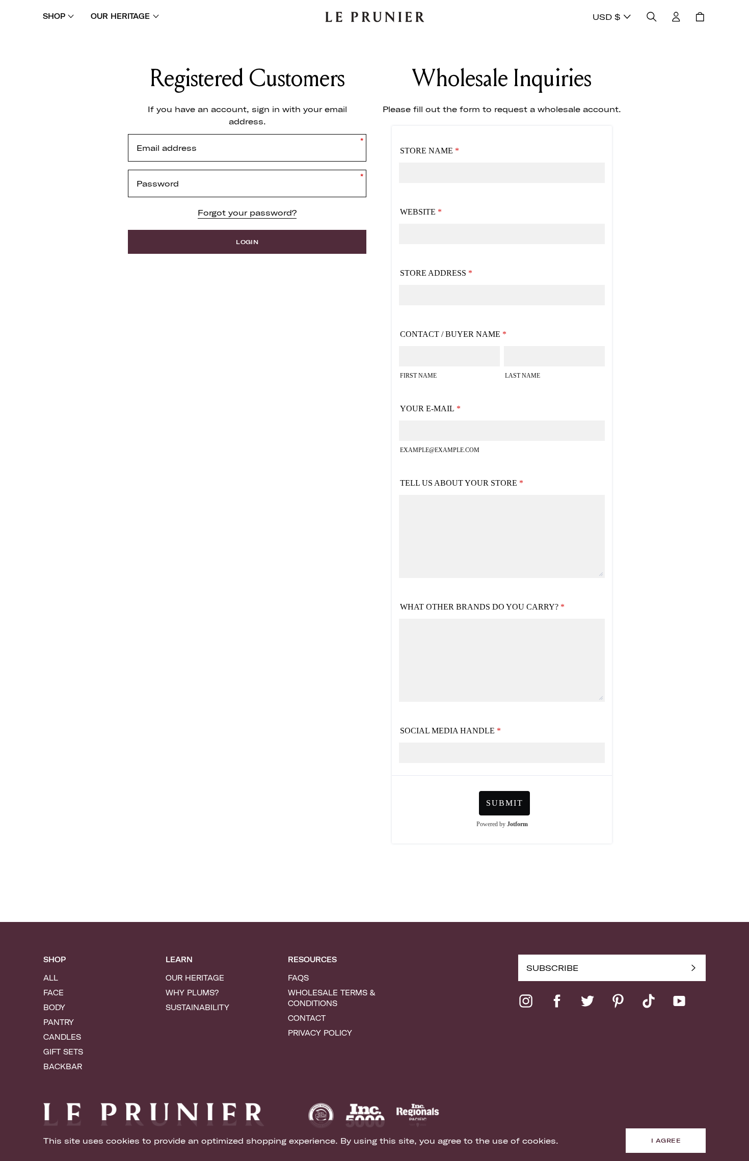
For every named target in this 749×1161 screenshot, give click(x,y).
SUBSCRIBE (552, 968)
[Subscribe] (693, 968)
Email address (167, 148)
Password (158, 183)
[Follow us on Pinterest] (618, 1001)
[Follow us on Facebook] (557, 1001)
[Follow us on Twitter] (587, 1001)
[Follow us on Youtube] (679, 1001)
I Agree (666, 1140)
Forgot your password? (247, 212)
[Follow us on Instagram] (525, 1001)
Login (247, 242)
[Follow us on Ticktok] (648, 1001)
